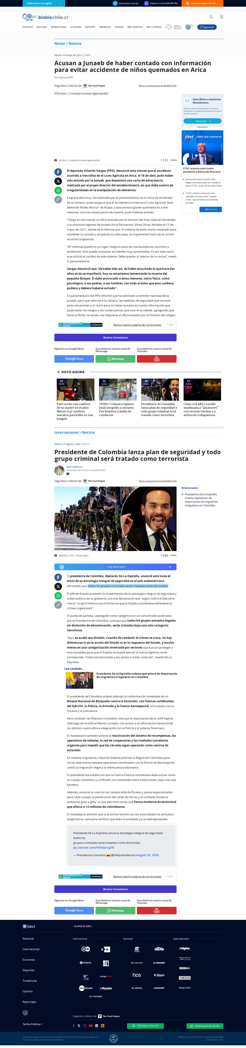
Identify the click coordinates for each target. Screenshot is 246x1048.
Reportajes (29, 1002)
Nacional (42, 27)
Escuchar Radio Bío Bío (203, 3)
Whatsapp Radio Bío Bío (207, 1025)
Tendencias (105, 27)
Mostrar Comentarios (115, 337)
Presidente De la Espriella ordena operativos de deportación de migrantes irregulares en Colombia (137, 675)
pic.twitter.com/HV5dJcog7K (93, 847)
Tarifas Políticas (32, 1024)
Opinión (119, 27)
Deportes (90, 27)
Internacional (59, 27)
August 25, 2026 (147, 855)
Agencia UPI (66, 78)
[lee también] (80, 680)
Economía (76, 27)
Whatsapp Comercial (147, 1025)
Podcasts (28, 27)
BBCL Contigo (154, 27)
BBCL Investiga (135, 27)
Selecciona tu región (39, 3)
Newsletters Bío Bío (129, 3)
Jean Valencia (74, 466)
